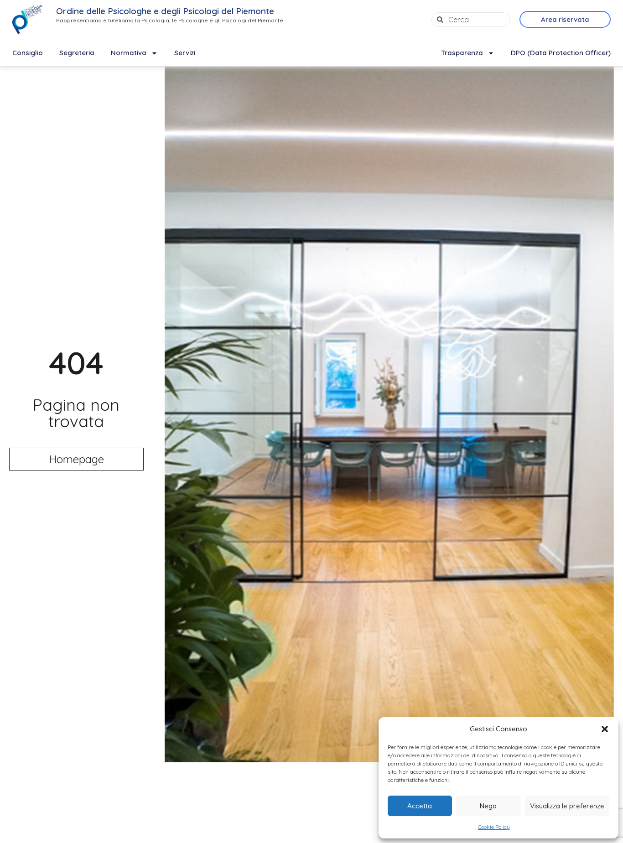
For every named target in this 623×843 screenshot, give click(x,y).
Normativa (128, 52)
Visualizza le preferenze (567, 806)
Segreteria (76, 52)
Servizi (184, 52)
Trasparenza (462, 52)
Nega (488, 806)
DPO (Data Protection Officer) (561, 52)
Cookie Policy (494, 826)
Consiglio (27, 52)
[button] (604, 729)
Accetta (419, 806)
